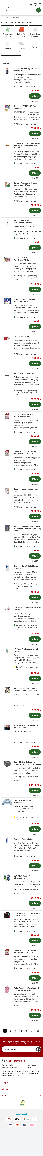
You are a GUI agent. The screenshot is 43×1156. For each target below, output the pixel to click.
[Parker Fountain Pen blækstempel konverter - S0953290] (7, 222)
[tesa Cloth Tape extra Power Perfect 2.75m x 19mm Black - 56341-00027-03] (7, 690)
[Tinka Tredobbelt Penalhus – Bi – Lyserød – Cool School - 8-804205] (7, 989)
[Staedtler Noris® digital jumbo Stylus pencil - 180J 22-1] (7, 567)
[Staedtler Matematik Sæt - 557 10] (7, 840)
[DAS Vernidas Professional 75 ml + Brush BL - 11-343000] (7, 609)
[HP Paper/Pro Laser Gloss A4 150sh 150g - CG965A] (7, 650)
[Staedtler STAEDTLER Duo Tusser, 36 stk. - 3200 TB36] (7, 107)
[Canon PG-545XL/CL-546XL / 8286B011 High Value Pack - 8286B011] (7, 952)
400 (37, 1031)
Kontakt (5, 1095)
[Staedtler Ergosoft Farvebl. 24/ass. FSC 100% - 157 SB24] (7, 301)
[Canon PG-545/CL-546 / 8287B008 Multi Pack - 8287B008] (7, 416)
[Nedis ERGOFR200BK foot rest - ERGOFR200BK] (7, 375)
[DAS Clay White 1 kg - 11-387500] (7, 338)
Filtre (33, 58)
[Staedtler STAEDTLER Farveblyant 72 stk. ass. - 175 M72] (7, 259)
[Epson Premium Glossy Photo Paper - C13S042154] (7, 490)
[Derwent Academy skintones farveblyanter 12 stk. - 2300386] (7, 184)
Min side (5, 1088)
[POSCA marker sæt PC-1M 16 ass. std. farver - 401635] (7, 727)
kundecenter (36, 1071)
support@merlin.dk (21, 1073)
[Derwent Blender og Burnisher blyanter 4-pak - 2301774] (7, 70)
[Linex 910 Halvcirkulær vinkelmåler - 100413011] (7, 802)
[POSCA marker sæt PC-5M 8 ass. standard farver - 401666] (7, 915)
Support (5, 1082)
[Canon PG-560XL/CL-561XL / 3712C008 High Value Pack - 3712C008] (7, 453)
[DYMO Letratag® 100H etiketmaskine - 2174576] (7, 877)
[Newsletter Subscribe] (38, 1049)
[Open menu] (3, 10)
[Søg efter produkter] (38, 10)
